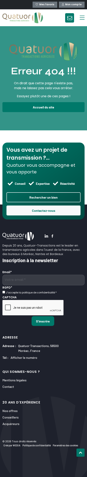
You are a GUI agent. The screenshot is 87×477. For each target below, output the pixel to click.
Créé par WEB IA (11, 445)
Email (7, 272)
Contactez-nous (43, 210)
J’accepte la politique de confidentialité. (31, 292)
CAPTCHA (9, 297)
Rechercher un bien (43, 197)
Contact (8, 386)
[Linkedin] (46, 236)
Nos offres (10, 410)
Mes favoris (46, 5)
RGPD (7, 288)
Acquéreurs (10, 423)
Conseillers (10, 417)
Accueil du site (43, 107)
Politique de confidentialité (36, 445)
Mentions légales (14, 380)
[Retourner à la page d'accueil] (22, 17)
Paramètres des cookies (65, 445)
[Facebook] (52, 236)
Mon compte (73, 5)
